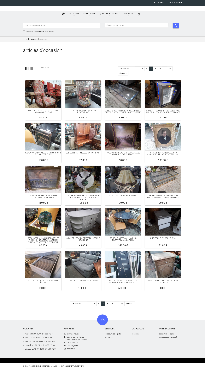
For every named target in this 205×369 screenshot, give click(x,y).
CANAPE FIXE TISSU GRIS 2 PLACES (83, 281)
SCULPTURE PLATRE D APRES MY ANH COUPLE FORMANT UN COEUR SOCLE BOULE (83, 197)
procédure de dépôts (113, 334)
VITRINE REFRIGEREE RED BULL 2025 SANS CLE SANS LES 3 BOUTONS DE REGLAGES (163, 111)
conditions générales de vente (71, 366)
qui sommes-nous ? (71, 334)
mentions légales (49, 366)
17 (170, 69)
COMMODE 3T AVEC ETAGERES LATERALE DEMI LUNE (83, 239)
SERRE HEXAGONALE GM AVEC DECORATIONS (83, 111)
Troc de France (35, 366)
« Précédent (124, 69)
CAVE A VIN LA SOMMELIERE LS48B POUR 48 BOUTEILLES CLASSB (43, 154)
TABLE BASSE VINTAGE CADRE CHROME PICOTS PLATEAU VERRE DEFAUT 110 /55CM (123, 111)
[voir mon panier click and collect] (139, 13)
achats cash (109, 337)
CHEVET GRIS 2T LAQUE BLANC (163, 238)
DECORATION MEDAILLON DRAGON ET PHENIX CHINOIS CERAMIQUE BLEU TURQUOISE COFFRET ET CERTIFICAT (43, 240)
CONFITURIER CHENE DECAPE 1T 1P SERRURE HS (163, 282)
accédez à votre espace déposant (168, 3)
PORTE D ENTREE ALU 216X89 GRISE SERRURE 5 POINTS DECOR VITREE (123, 282)
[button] (136, 25)
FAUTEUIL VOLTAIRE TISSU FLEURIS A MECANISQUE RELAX (43, 111)
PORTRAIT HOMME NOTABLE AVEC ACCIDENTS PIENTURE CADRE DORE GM (163, 154)
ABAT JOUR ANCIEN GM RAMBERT (123, 195)
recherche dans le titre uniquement (40, 32)
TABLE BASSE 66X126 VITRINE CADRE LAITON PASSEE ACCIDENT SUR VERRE (163, 196)
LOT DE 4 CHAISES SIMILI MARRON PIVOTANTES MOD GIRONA (123, 239)
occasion (135, 334)
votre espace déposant (168, 337)
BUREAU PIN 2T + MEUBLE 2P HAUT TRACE (83, 153)
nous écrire (71, 349)
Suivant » (123, 73)
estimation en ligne (166, 334)
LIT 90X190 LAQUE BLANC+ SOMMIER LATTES (43, 282)
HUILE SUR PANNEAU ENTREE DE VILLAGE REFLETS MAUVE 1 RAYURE (123, 154)
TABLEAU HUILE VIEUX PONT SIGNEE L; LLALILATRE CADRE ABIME (43, 196)
